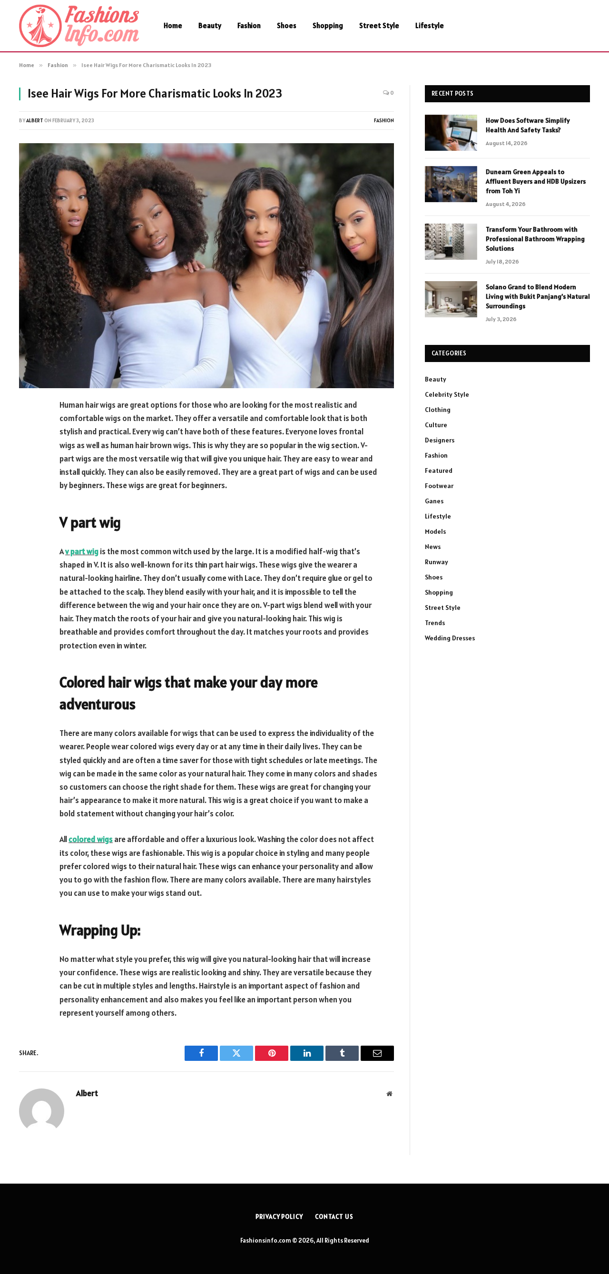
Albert (34, 120)
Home (173, 25)
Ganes (434, 501)
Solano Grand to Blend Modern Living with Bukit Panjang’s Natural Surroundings (538, 296)
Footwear (439, 485)
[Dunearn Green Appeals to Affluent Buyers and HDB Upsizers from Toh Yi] (451, 184)
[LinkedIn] (28, 478)
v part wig (81, 551)
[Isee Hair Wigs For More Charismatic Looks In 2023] (206, 265)
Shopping (328, 25)
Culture (436, 425)
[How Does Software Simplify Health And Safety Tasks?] (451, 133)
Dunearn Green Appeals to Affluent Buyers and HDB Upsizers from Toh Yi (536, 181)
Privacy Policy (279, 1217)
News (433, 546)
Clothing (438, 409)
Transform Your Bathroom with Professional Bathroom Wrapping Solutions (535, 239)
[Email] (28, 526)
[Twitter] (28, 453)
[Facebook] (28, 429)
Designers (439, 440)
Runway (436, 562)
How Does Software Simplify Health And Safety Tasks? (528, 125)
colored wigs (91, 839)
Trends (435, 622)
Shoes (286, 25)
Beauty (209, 25)
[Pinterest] (28, 502)
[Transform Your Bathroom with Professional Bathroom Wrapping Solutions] (451, 242)
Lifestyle (429, 25)
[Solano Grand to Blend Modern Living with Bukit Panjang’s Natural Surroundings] (451, 299)
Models (435, 531)
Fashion (249, 25)
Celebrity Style (447, 394)
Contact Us (334, 1217)
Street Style (379, 25)
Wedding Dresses (450, 638)
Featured (438, 470)
